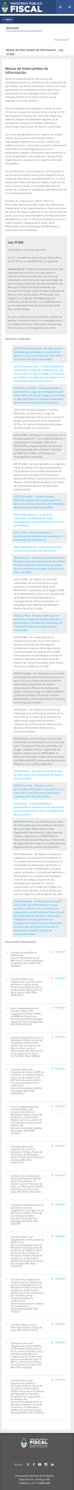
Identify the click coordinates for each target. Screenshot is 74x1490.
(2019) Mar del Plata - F (39, 395)
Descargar (60, 951)
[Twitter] (27, 1464)
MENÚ (9, 19)
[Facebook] (34, 1464)
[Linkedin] (52, 1464)
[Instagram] (46, 1464)
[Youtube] (39, 1464)
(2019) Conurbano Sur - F (39, 374)
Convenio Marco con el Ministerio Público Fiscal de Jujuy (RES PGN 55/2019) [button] (26, 1327)
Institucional (62, 39)
